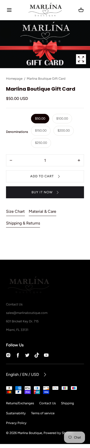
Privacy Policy (16, 423)
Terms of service (42, 413)
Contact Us (47, 403)
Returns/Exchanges (20, 403)
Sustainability (16, 413)
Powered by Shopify (58, 433)
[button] (9, 10)
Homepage (14, 78)
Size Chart (15, 211)
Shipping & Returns (23, 223)
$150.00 (40, 130)
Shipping (67, 403)
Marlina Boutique (30, 433)
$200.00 (64, 130)
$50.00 (40, 118)
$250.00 (41, 143)
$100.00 (62, 118)
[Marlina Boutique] (45, 10)
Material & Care (42, 211)
